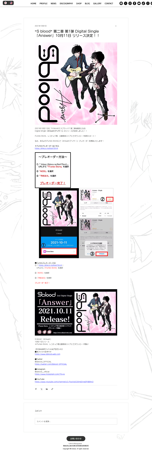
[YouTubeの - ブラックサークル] (139, 3)
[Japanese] (5, 3)
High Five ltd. (67, 445)
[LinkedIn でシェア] (47, 389)
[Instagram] (130, 3)
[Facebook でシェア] (36, 389)
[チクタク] (143, 3)
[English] (11, 3)
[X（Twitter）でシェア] (41, 389)
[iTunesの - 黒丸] (148, 3)
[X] (125, 3)
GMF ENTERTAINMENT (80, 445)
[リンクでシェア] (52, 389)
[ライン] (121, 3)
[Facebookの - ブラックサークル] (134, 3)
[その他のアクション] (116, 26)
